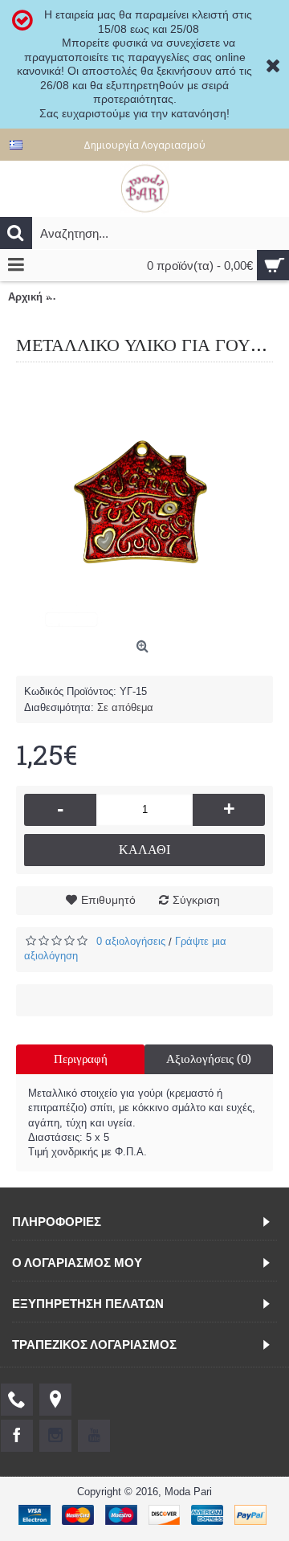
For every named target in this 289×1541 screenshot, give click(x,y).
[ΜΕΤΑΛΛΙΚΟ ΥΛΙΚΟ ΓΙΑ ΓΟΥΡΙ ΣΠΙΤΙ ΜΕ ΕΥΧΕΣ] (144, 504)
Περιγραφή (81, 1059)
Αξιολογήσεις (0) (208, 1059)
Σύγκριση (196, 899)
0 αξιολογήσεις (130, 941)
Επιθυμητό (108, 899)
